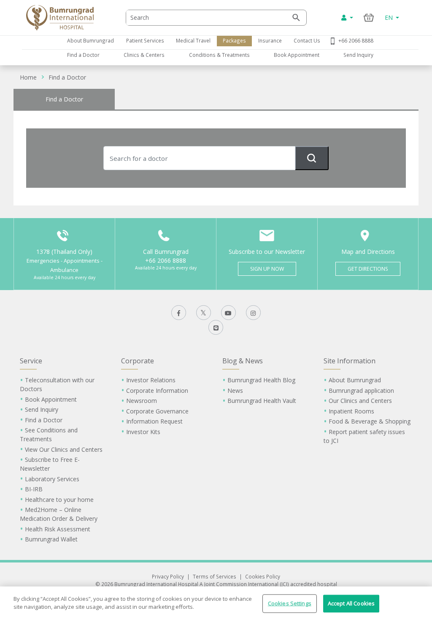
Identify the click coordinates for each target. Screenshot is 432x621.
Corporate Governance (157, 411)
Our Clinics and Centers (360, 401)
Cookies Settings (289, 603)
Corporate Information (157, 390)
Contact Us (307, 40)
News (235, 390)
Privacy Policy (168, 576)
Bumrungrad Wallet (51, 539)
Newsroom (141, 401)
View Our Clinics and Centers (64, 449)
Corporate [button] (137, 360)
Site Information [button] (349, 360)
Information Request (154, 421)
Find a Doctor (83, 54)
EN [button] (389, 17)
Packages (234, 40)
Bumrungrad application (361, 390)
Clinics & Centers (144, 54)
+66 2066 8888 (355, 40)
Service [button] (31, 360)
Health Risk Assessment (57, 529)
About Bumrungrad (90, 40)
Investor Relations (151, 380)
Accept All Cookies (351, 603)
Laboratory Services (52, 479)
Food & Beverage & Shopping (369, 421)
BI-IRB (34, 489)
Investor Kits (143, 432)
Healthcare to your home (59, 500)
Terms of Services (214, 576)
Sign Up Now (267, 268)
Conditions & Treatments (219, 54)
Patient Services (145, 40)
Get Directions (368, 268)
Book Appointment (296, 54)
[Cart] (369, 17)
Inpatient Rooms (351, 411)
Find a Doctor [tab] (64, 99)
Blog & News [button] (242, 360)
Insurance (270, 40)
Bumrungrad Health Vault (261, 401)
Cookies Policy (262, 576)
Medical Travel (193, 40)
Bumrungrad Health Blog (261, 380)
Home (28, 77)
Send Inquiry (358, 54)
